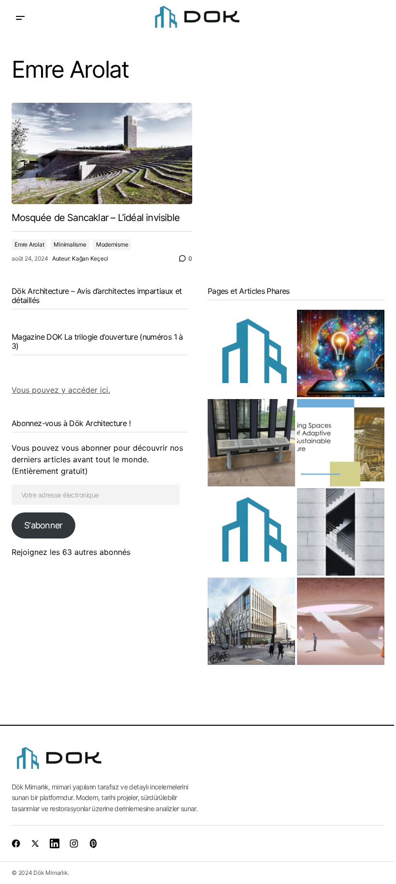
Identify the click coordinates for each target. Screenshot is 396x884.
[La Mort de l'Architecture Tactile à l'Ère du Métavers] (340, 621)
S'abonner (43, 525)
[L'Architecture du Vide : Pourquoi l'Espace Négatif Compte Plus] (340, 532)
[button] (20, 18)
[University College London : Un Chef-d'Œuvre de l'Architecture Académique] (251, 621)
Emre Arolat (29, 244)
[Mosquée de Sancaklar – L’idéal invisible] (102, 153)
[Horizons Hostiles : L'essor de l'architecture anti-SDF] (251, 442)
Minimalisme (70, 244)
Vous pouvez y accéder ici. (61, 390)
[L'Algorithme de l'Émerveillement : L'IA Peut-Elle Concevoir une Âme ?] (340, 353)
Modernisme (112, 244)
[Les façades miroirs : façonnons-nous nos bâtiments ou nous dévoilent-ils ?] (251, 353)
